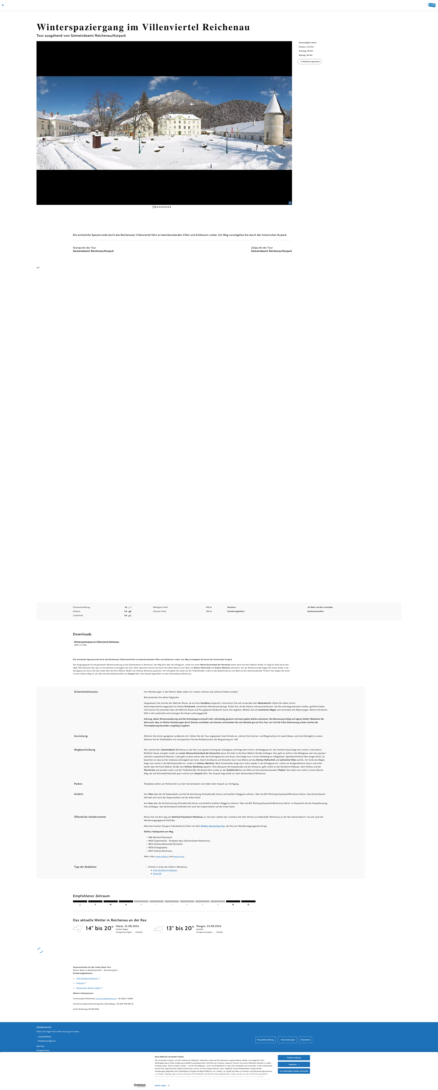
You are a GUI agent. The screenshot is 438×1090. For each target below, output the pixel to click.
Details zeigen (160, 1085)
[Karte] (9, 5)
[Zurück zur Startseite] (432, 5)
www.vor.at (178, 856)
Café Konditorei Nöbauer (165, 870)
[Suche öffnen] (19, 5)
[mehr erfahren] (71, 996)
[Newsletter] (12, 5)
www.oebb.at (162, 856)
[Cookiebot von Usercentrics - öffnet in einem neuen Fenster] (140, 1085)
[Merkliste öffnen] (16, 5)
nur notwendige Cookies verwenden (294, 1071)
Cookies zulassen (294, 1058)
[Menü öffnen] (2, 5)
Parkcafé (157, 873)
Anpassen (293, 1064)
